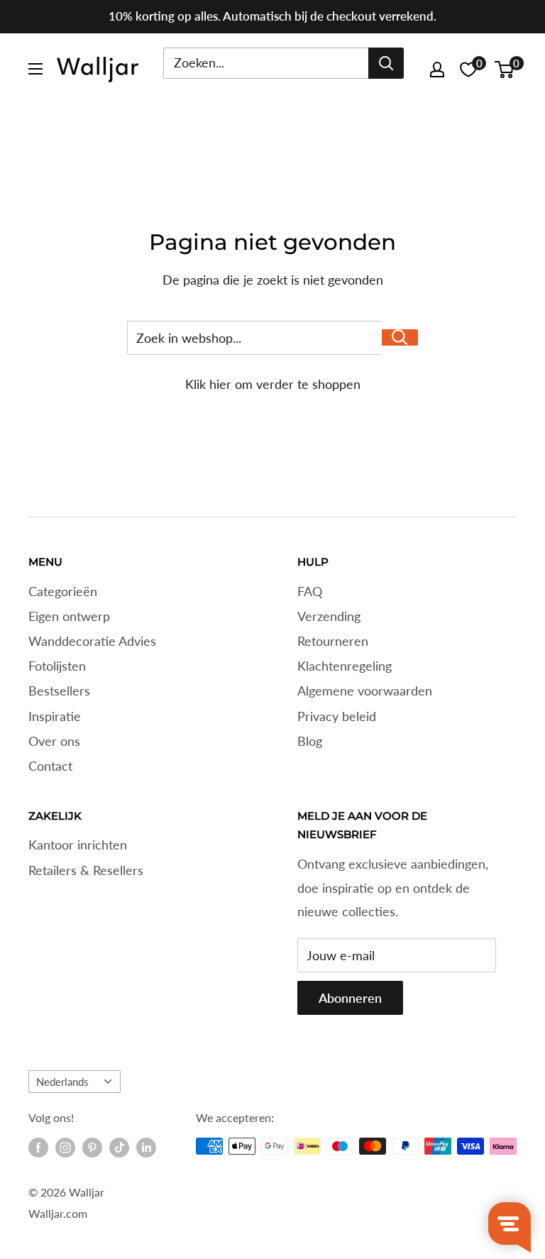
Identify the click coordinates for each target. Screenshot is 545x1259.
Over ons (54, 741)
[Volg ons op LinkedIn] (146, 1148)
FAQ (309, 591)
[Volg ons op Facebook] (38, 1148)
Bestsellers (59, 690)
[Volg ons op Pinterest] (92, 1148)
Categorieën (62, 591)
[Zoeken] (386, 63)
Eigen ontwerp (69, 616)
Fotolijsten (57, 666)
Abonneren (350, 998)
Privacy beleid (336, 716)
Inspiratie (54, 716)
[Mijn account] (437, 69)
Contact (50, 766)
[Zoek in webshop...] (400, 337)
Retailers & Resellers (85, 870)
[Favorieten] (468, 69)
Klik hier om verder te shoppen (272, 384)
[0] (505, 69)
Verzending (328, 616)
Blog (309, 741)
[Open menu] (35, 69)
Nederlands (62, 1081)
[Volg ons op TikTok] (119, 1148)
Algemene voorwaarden (364, 690)
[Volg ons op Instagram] (65, 1148)
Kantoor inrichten (77, 844)
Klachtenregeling (344, 666)
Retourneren (332, 641)
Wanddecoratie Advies (92, 641)
